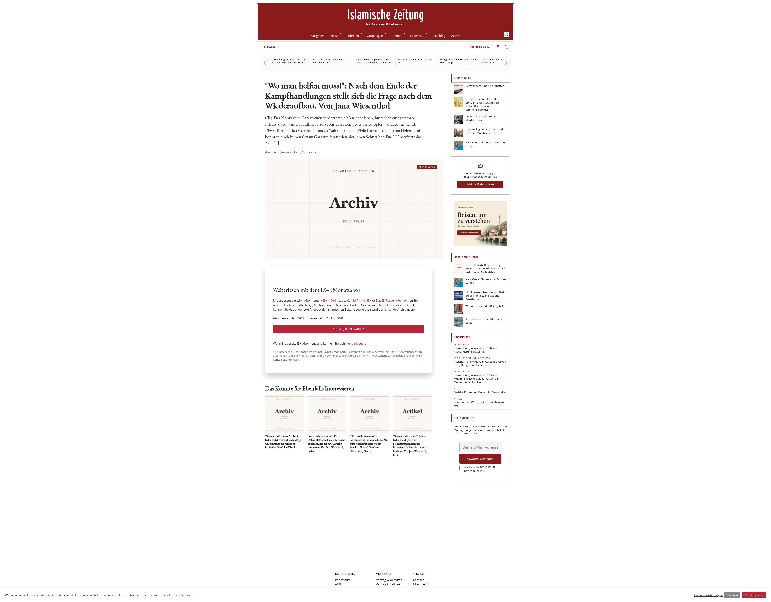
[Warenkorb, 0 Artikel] (507, 47)
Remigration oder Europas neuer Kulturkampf (458, 61)
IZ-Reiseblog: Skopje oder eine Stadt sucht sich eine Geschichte (373, 61)
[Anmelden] (498, 47)
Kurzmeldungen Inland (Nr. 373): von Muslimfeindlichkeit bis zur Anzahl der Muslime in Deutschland (476, 378)
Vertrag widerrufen (389, 580)
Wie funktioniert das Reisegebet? (484, 306)
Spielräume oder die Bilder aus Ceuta (415, 61)
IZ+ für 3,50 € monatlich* (348, 329)
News (334, 36)
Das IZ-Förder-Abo (389, 300)
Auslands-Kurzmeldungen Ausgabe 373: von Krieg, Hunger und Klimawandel (480, 363)
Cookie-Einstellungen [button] (708, 595)
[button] (506, 34)
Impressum (343, 580)
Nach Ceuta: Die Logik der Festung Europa (327, 61)
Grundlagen (375, 36)
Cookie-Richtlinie (180, 595)
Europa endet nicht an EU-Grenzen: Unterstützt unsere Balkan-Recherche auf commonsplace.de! (482, 104)
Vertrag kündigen (388, 584)
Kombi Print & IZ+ (359, 300)
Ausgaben (318, 36)
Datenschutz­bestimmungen (480, 469)
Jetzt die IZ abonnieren (480, 184)
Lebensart (417, 36)
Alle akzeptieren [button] (754, 595)
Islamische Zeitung (385, 14)
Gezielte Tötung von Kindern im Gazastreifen (480, 392)
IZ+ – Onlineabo (334, 300)
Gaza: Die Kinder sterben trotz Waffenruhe (499, 61)
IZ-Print (301, 318)
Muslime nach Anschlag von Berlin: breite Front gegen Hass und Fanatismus (486, 296)
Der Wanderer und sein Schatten (484, 86)
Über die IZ (420, 584)
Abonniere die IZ (479, 46)
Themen (396, 36)
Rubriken (352, 36)
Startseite (269, 46)
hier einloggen (355, 343)
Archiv (455, 36)
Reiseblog (438, 36)
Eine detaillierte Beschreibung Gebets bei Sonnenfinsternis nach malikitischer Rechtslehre (485, 268)
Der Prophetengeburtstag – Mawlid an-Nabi (481, 118)
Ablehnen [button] (732, 595)
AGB (338, 584)
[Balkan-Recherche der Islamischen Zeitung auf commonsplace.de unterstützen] (480, 245)
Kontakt (418, 580)
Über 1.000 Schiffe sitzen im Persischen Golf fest (479, 404)
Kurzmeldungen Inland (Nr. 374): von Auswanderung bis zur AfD (476, 349)
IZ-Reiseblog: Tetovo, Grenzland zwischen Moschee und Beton (288, 61)
